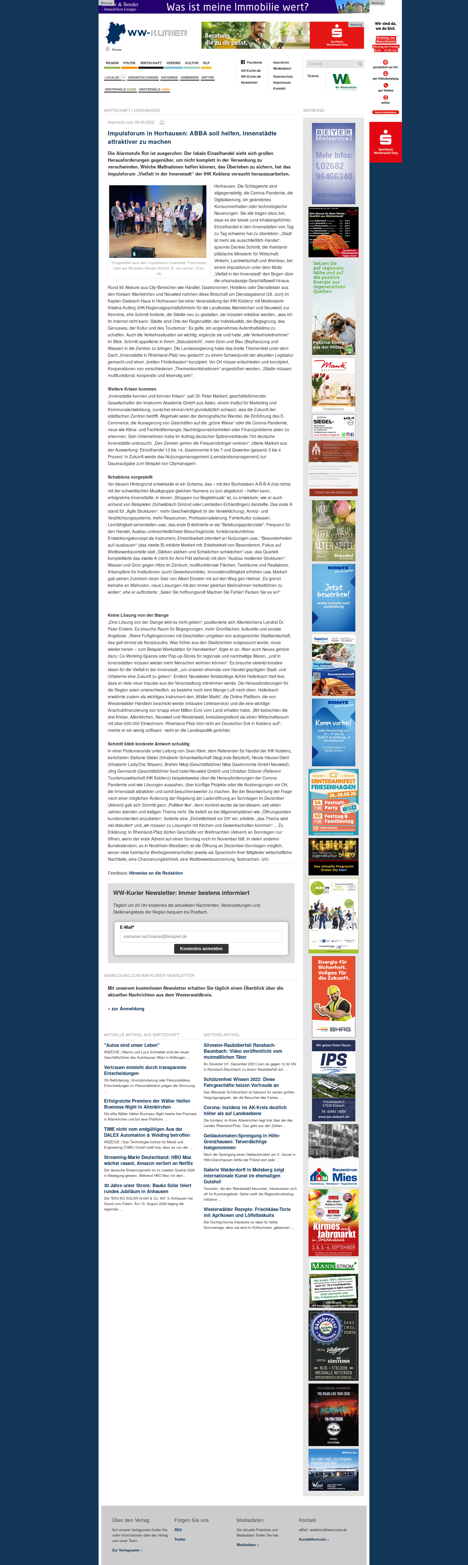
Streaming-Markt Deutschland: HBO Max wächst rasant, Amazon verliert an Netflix (148, 1160)
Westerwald (120, 89)
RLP (206, 62)
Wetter (208, 77)
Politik (129, 62)
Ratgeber (169, 77)
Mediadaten (282, 68)
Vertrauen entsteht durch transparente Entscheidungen (145, 1070)
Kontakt (279, 88)
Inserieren (281, 62)
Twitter (180, 1539)
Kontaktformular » (314, 1539)
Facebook (254, 62)
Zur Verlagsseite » (127, 1550)
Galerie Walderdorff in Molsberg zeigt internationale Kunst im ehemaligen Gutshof (244, 1175)
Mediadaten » (248, 1544)
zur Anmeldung (128, 1008)
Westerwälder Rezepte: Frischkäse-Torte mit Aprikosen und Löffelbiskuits (247, 1212)
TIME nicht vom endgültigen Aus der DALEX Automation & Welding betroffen (147, 1132)
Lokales (113, 77)
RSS (178, 1529)
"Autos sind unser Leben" (132, 1045)
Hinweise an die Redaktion (156, 873)
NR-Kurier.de (251, 76)
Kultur (191, 62)
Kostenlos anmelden (201, 948)
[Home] (108, 48)
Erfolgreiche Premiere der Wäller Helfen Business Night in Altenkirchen (147, 1104)
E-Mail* (127, 927)
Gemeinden (190, 77)
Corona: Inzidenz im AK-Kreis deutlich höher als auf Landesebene (245, 1110)
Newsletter (249, 82)
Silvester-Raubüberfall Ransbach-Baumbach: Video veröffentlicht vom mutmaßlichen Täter (243, 1051)
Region (112, 62)
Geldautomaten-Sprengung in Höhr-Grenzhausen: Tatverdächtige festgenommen (242, 1141)
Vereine (173, 62)
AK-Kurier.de (251, 70)
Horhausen (147, 110)
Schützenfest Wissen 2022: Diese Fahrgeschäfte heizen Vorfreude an (241, 1082)
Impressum (282, 82)
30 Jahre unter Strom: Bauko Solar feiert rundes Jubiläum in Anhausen (147, 1188)
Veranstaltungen (143, 77)
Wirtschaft (150, 62)
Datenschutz (283, 76)
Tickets (313, 75)
